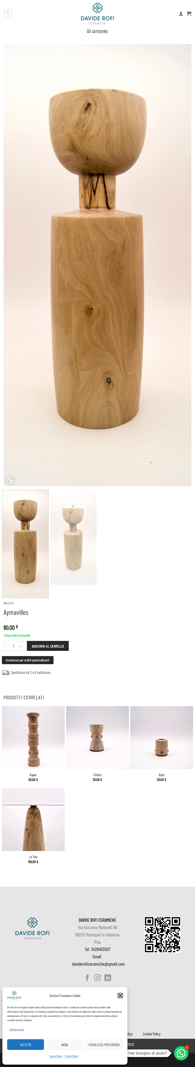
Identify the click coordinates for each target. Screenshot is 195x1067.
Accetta (25, 1045)
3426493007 (100, 949)
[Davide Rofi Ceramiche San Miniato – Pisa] (97, 13)
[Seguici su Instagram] (97, 978)
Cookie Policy (55, 1056)
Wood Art (9, 603)
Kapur (33, 775)
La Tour (33, 857)
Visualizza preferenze (104, 1045)
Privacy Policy (71, 1056)
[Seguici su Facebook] (87, 978)
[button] (120, 995)
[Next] (181, 265)
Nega (65, 1045)
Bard (161, 775)
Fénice (97, 775)
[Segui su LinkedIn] (107, 978)
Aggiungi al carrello (48, 646)
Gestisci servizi (17, 1029)
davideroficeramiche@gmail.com (98, 964)
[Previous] (13, 265)
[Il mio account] (181, 13)
